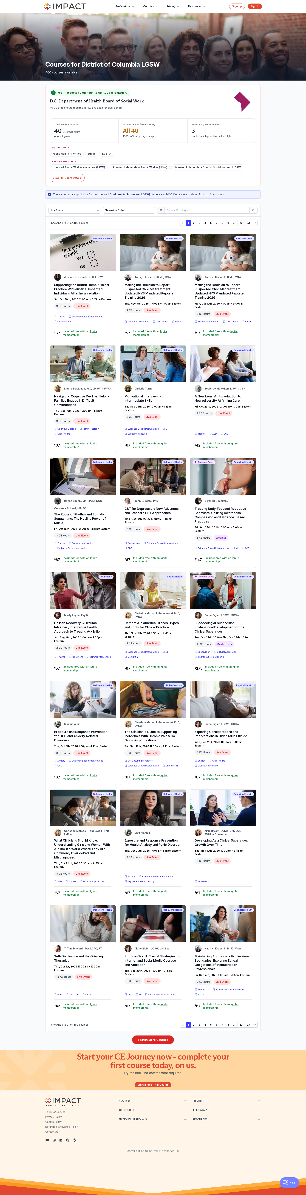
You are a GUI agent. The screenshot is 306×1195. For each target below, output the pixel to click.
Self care (74, 994)
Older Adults (63, 433)
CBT (131, 548)
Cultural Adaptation (227, 652)
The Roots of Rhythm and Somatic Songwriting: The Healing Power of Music (80, 518)
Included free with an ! (80, 333)
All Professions (174, 238)
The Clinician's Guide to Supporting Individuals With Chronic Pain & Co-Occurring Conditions (150, 736)
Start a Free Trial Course (153, 1084)
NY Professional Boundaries (230, 989)
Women (72, 881)
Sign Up (237, 6)
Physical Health (174, 576)
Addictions (106, 576)
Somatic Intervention (82, 543)
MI (167, 428)
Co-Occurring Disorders (140, 760)
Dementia (133, 657)
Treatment (77, 657)
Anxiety (61, 760)
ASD (215, 433)
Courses (148, 6)
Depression (134, 543)
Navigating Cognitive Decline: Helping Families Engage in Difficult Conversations (82, 400)
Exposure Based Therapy (141, 881)
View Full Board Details (67, 177)
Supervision (204, 652)
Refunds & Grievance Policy (61, 1126)
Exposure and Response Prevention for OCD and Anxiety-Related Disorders (80, 736)
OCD (226, 433)
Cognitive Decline (66, 428)
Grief (60, 994)
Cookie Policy (53, 1121)
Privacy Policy (53, 1116)
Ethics (178, 321)
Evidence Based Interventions (87, 316)
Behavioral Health (102, 238)
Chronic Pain (172, 765)
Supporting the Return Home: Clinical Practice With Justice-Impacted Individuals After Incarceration (81, 289)
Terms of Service (55, 1111)
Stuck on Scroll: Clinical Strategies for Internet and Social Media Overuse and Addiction (152, 960)
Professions (123, 6)
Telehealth (203, 989)
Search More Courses (153, 1039)
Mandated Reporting (138, 321)
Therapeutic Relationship (211, 657)
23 (248, 222)
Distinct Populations (208, 765)
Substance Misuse (137, 433)
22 (241, 222)
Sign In (255, 6)
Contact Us (51, 1131)
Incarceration (64, 321)
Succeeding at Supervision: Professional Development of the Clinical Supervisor (219, 627)
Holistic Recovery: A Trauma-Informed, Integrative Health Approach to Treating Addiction (77, 627)
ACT (248, 548)
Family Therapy (91, 428)
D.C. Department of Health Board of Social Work (97, 101)
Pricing (171, 6)
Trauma (61, 316)
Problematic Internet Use (161, 994)
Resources (195, 6)
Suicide (202, 760)
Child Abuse (162, 321)
